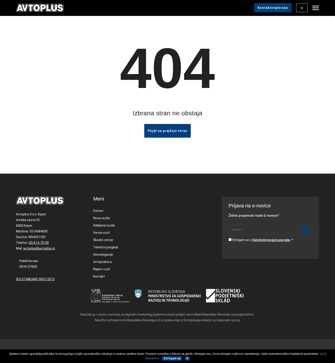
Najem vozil (101, 269)
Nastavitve (152, 358)
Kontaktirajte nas (273, 8)
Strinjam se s (261, 240)
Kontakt (99, 276)
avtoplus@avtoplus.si (39, 248)
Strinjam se (172, 358)
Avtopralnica (102, 262)
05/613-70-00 (39, 243)
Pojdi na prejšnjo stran (167, 131)
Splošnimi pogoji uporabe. (271, 240)
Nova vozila (101, 218)
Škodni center (103, 240)
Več (322, 353)
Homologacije (103, 254)
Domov (98, 211)
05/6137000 (28, 266)
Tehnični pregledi (105, 247)
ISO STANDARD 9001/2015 (35, 279)
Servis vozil (101, 232)
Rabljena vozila (104, 225)
